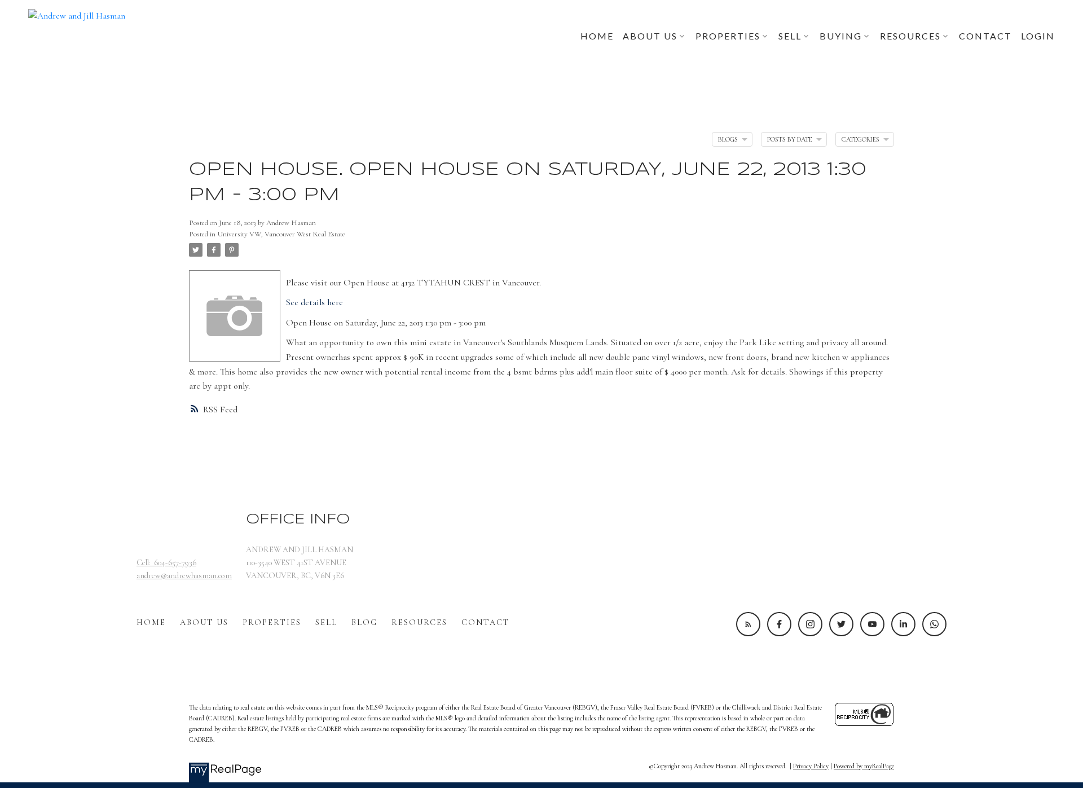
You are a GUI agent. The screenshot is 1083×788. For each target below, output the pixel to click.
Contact (485, 622)
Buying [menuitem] (841, 35)
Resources (419, 622)
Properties (272, 622)
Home (151, 622)
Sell (326, 622)
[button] (748, 624)
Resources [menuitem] (910, 35)
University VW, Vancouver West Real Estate (281, 234)
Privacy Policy (811, 766)
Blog (364, 622)
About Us (204, 622)
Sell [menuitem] (790, 35)
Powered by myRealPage (864, 766)
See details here (314, 302)
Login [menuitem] (1038, 35)
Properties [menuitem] (727, 35)
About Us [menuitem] (650, 35)
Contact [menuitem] (985, 35)
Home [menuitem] (597, 35)
